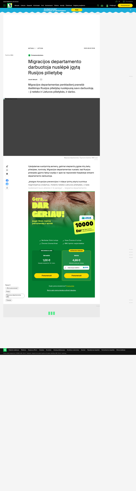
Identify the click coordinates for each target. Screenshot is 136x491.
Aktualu (17, 5)
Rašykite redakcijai (14, 350)
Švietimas (69, 5)
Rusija (8, 291)
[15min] (9, 5)
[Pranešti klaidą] (7, 173)
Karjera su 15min (32, 350)
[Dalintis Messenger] (7, 184)
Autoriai (83, 350)
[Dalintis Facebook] (7, 180)
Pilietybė (8, 300)
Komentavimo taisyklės (108, 350)
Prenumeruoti (125, 5)
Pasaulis (29, 5)
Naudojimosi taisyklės (93, 350)
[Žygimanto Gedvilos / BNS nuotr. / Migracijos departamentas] (51, 127)
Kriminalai (36, 5)
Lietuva (23, 5)
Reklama (23, 350)
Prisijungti (113, 5)
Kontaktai (48, 350)
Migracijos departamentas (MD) (13, 296)
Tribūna (56, 5)
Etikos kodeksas (120, 350)
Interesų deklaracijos (59, 350)
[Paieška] (98, 5)
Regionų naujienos (79, 5)
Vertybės (41, 350)
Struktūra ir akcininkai (73, 350)
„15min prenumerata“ (12, 288)
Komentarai (49, 5)
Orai (42, 5)
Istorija (62, 5)
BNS (11, 55)
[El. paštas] (41, 79)
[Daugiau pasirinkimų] (7, 187)
